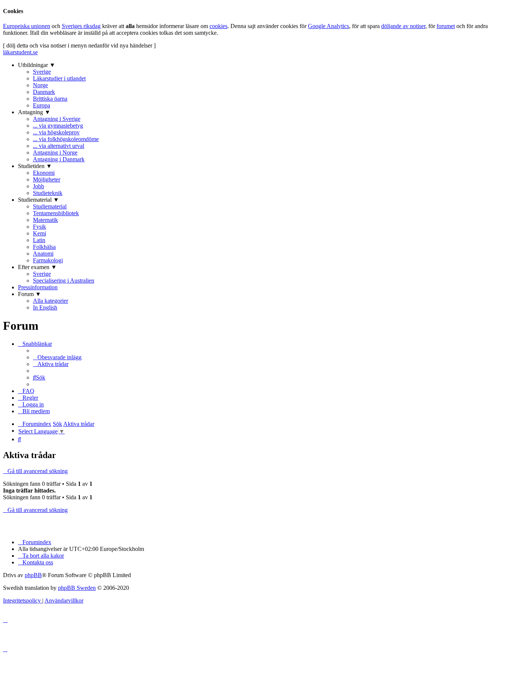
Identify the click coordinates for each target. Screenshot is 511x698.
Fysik (39, 226)
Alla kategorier (50, 301)
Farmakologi (48, 260)
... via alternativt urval (58, 146)
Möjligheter (46, 179)
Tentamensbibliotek (56, 213)
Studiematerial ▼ (38, 199)
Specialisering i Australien (63, 280)
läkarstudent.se (20, 52)
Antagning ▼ (34, 112)
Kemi (39, 233)
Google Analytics (328, 26)
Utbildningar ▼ (36, 65)
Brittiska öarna (50, 98)
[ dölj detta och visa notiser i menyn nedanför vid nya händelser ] (79, 45)
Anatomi (43, 253)
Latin (39, 240)
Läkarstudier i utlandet (59, 78)
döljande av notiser (403, 26)
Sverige (42, 71)
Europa (41, 105)
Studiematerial (50, 206)
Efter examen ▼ (37, 267)
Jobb (38, 186)
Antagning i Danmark (59, 159)
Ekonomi (44, 173)
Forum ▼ (29, 294)
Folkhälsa (44, 247)
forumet (446, 26)
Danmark (44, 92)
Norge (40, 85)
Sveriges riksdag (81, 26)
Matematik (45, 220)
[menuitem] (57, 357)
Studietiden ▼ (35, 166)
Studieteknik (47, 193)
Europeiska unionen (26, 26)
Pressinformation (38, 287)
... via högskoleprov (56, 132)
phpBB (33, 575)
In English (45, 307)
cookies (218, 26)
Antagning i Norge (55, 152)
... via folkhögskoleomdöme (66, 139)
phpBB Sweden (77, 588)
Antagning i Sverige (56, 119)
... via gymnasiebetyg (58, 125)
